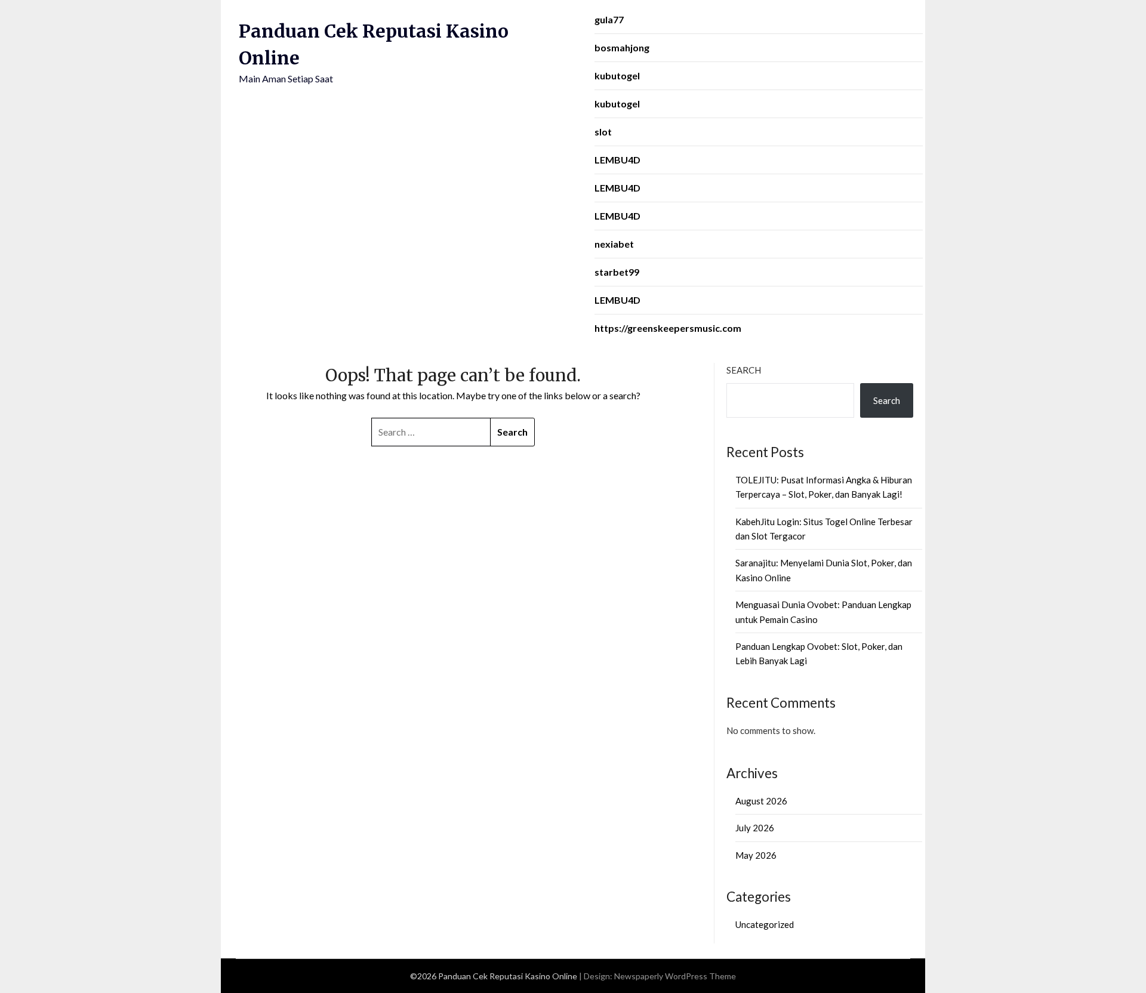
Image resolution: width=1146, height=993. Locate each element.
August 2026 (761, 800)
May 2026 (756, 855)
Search (743, 370)
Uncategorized (764, 924)
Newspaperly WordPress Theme (675, 976)
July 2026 (754, 827)
